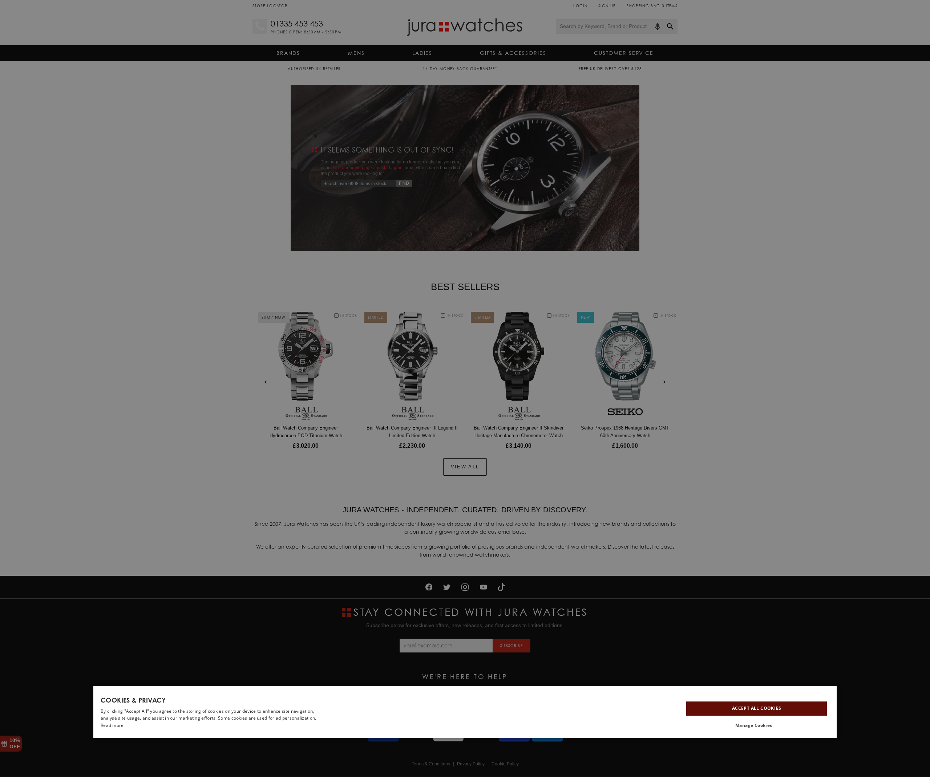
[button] (756, 725)
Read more (112, 725)
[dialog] (465, 712)
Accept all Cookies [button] (756, 708)
